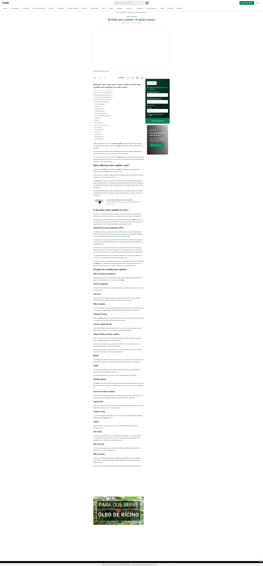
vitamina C (109, 344)
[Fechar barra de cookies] (170, 564)
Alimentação (61, 8)
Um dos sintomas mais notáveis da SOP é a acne (118, 234)
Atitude (111, 8)
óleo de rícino (103, 460)
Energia (52, 8)
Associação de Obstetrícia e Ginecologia (103, 239)
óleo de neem (104, 448)
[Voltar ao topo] (260, 560)
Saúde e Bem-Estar (123, 12)
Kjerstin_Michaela (101, 71)
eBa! (104, 8)
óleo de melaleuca (126, 277)
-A (104, 78)
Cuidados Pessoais (131, 12)
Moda (162, 8)
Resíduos (180, 8)
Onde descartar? (247, 2)
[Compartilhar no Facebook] (128, 78)
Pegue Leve (130, 8)
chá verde (96, 435)
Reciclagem (26, 8)
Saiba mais (155, 564)
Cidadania (170, 8)
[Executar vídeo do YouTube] (118, 511)
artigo (127, 183)
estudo (94, 460)
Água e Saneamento (152, 8)
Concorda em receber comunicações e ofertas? (156, 115)
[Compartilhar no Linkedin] (137, 78)
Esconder (109, 90)
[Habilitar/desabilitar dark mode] (95, 78)
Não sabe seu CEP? (151, 105)
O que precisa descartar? (153, 92)
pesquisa (97, 219)
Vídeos (5, 8)
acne (122, 169)
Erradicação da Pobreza (39, 8)
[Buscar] (147, 3)
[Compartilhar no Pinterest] (142, 78)
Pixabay (107, 71)
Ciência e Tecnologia (73, 8)
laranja (106, 395)
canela (95, 415)
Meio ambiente (95, 8)
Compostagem (15, 8)
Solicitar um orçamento (156, 145)
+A (100, 78)
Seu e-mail (149, 107)
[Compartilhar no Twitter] (132, 78)
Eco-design (140, 8)
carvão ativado (131, 328)
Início (117, 12)
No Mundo (120, 8)
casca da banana (97, 397)
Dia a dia (85, 8)
